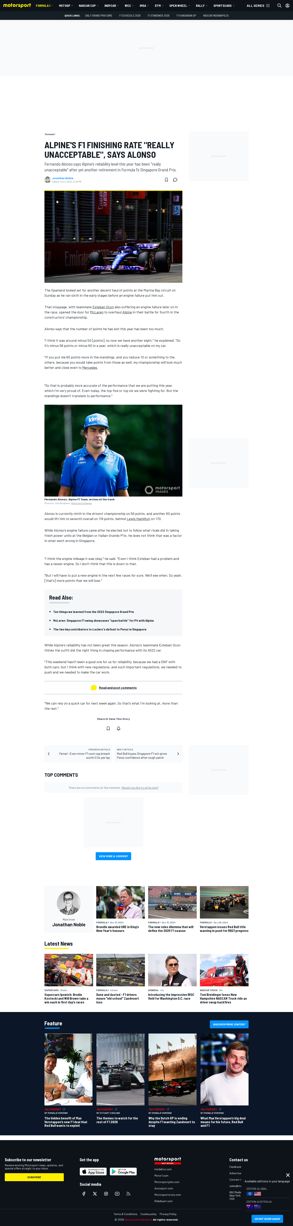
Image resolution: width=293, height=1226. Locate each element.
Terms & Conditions (125, 1214)
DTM (158, 5)
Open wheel (178, 5)
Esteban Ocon (103, 307)
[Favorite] (166, 180)
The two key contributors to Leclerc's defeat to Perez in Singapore (99, 629)
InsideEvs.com (163, 1169)
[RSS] (128, 1194)
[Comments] (176, 180)
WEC (128, 5)
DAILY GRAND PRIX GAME (98, 15)
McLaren (96, 312)
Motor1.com (161, 1175)
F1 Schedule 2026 (130, 15)
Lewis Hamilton (138, 518)
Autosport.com (163, 1188)
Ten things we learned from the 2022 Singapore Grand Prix (93, 611)
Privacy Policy (168, 1214)
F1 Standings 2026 (158, 15)
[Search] (279, 6)
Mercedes (89, 367)
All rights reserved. (165, 1219)
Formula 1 (43, 5)
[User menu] (287, 6)
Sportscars (222, 5)
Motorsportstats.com (167, 1194)
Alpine (127, 312)
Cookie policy (148, 1214)
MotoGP (64, 5)
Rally (200, 5)
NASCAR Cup (87, 5)
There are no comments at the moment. (113, 787)
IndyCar (110, 5)
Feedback (235, 1166)
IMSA (143, 5)
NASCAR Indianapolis (216, 15)
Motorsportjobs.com (166, 1182)
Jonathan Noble (62, 178)
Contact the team (240, 1179)
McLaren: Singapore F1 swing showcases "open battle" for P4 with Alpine (103, 620)
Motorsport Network (138, 1219)
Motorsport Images (81, 503)
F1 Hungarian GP (186, 15)
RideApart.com (163, 1201)
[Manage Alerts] (119, 728)
